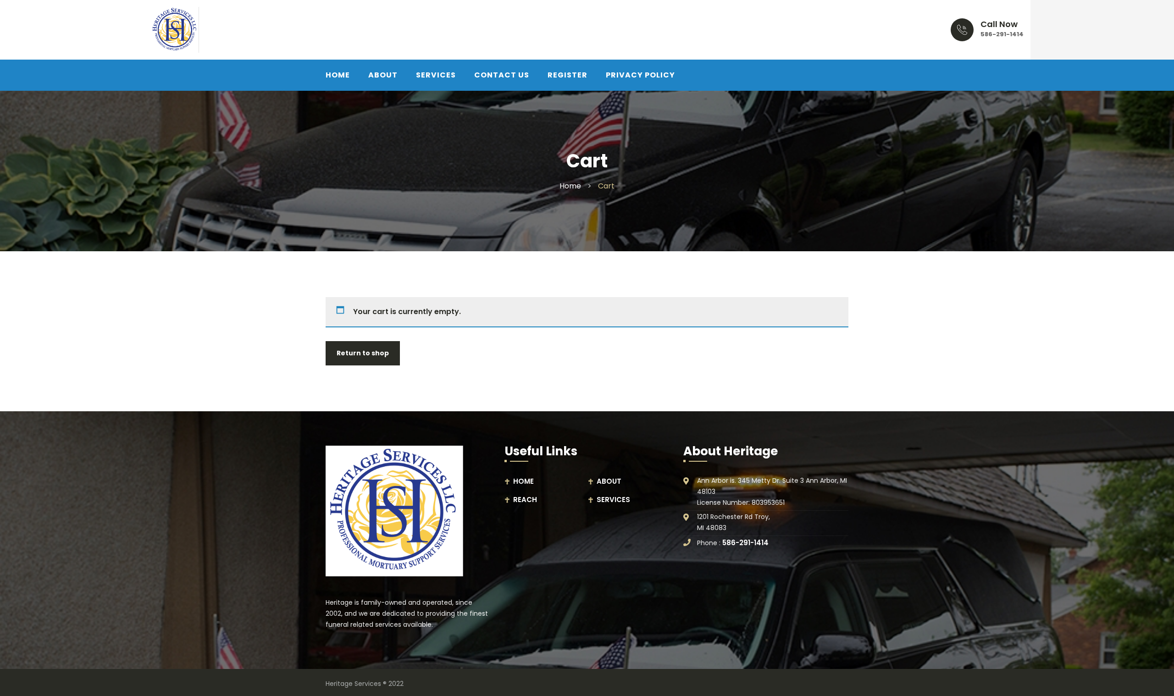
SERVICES (436, 75)
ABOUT (383, 75)
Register (567, 75)
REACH (525, 499)
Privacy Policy (640, 75)
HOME (338, 75)
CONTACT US (501, 75)
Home (570, 186)
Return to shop (363, 353)
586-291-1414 (1002, 34)
